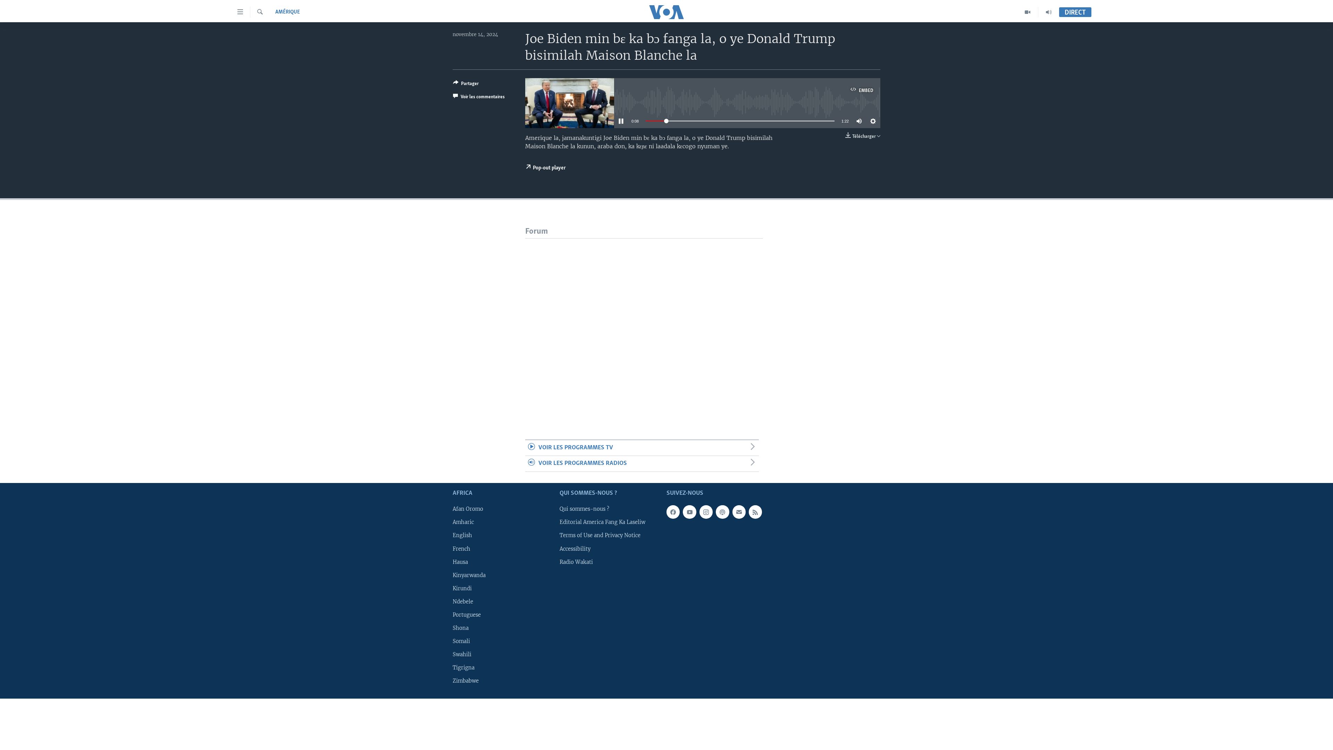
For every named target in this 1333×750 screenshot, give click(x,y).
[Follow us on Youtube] (689, 511)
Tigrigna (464, 668)
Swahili (462, 654)
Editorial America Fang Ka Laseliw (602, 522)
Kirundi (462, 588)
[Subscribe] (739, 511)
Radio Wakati (576, 562)
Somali (461, 641)
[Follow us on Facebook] (673, 511)
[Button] (466, 84)
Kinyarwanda (469, 575)
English (462, 535)
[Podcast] (722, 511)
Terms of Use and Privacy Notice (600, 535)
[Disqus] (644, 325)
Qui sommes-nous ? (584, 509)
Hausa (460, 562)
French (461, 548)
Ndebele (463, 602)
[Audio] (1048, 12)
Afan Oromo (468, 509)
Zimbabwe (466, 681)
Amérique (287, 12)
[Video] (1027, 12)
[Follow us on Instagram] (706, 511)
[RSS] (755, 511)
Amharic (463, 522)
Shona (461, 628)
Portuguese (467, 615)
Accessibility (575, 548)
